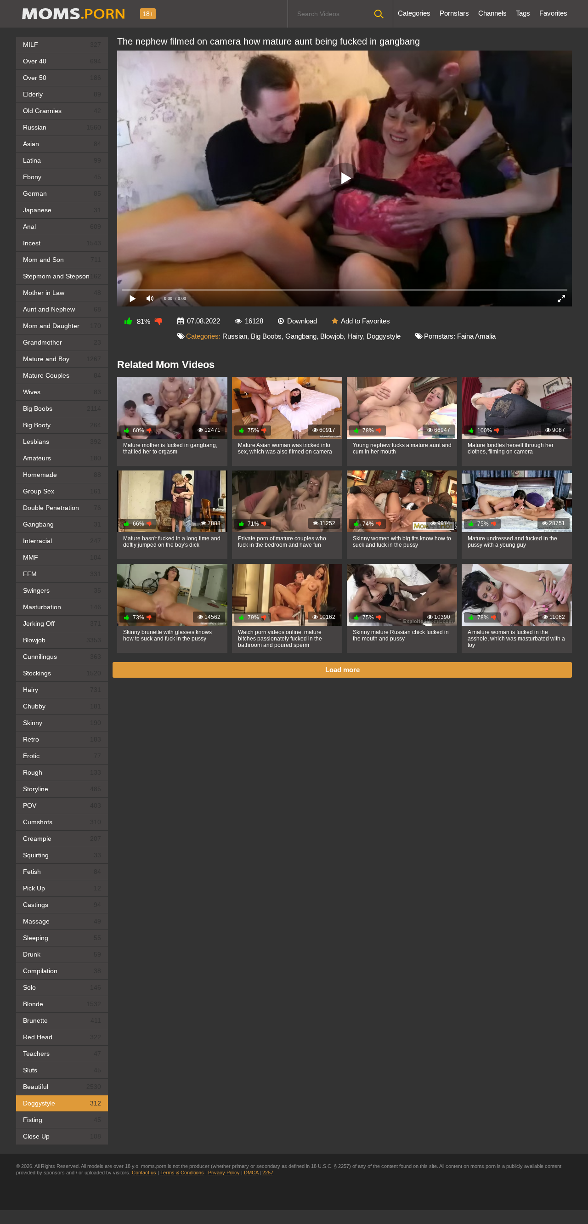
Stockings (62, 673)
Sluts (62, 1070)
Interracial (62, 540)
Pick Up (62, 888)
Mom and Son (62, 259)
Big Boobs (62, 408)
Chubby (62, 706)
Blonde (62, 1004)
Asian (62, 143)
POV (62, 805)
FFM (62, 574)
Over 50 (62, 77)
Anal (62, 226)
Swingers (62, 590)
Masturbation (62, 607)
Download (302, 321)
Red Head (62, 1037)
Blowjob (62, 640)
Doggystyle (62, 1103)
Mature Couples (62, 375)
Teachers (62, 1053)
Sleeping (62, 937)
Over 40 (62, 61)
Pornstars (454, 13)
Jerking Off (62, 623)
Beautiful (62, 1086)
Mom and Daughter (62, 325)
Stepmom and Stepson (62, 276)
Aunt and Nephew (62, 309)
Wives (62, 392)
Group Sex (62, 491)
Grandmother (62, 342)
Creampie (62, 838)
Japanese (62, 210)
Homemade (62, 474)
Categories (414, 13)
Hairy (62, 689)
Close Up (62, 1136)
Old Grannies (62, 110)
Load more (342, 670)
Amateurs (62, 458)
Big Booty (62, 425)
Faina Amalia (476, 336)
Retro (62, 739)
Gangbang (62, 524)
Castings (62, 904)
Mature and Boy (62, 359)
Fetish (62, 871)
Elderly (62, 94)
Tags (523, 13)
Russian (62, 127)
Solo (62, 987)
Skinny (62, 722)
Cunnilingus (62, 656)
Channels (492, 13)
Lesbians (62, 441)
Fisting (62, 1119)
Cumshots (62, 822)
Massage (62, 921)
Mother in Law (62, 292)
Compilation (62, 971)
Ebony (62, 177)
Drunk (62, 954)
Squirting (62, 855)
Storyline (62, 789)
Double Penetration (62, 507)
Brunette (62, 1020)
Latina (62, 160)
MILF (62, 44)
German (62, 193)
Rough (62, 772)
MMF (62, 557)
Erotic (62, 755)
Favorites (553, 13)
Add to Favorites (365, 321)
